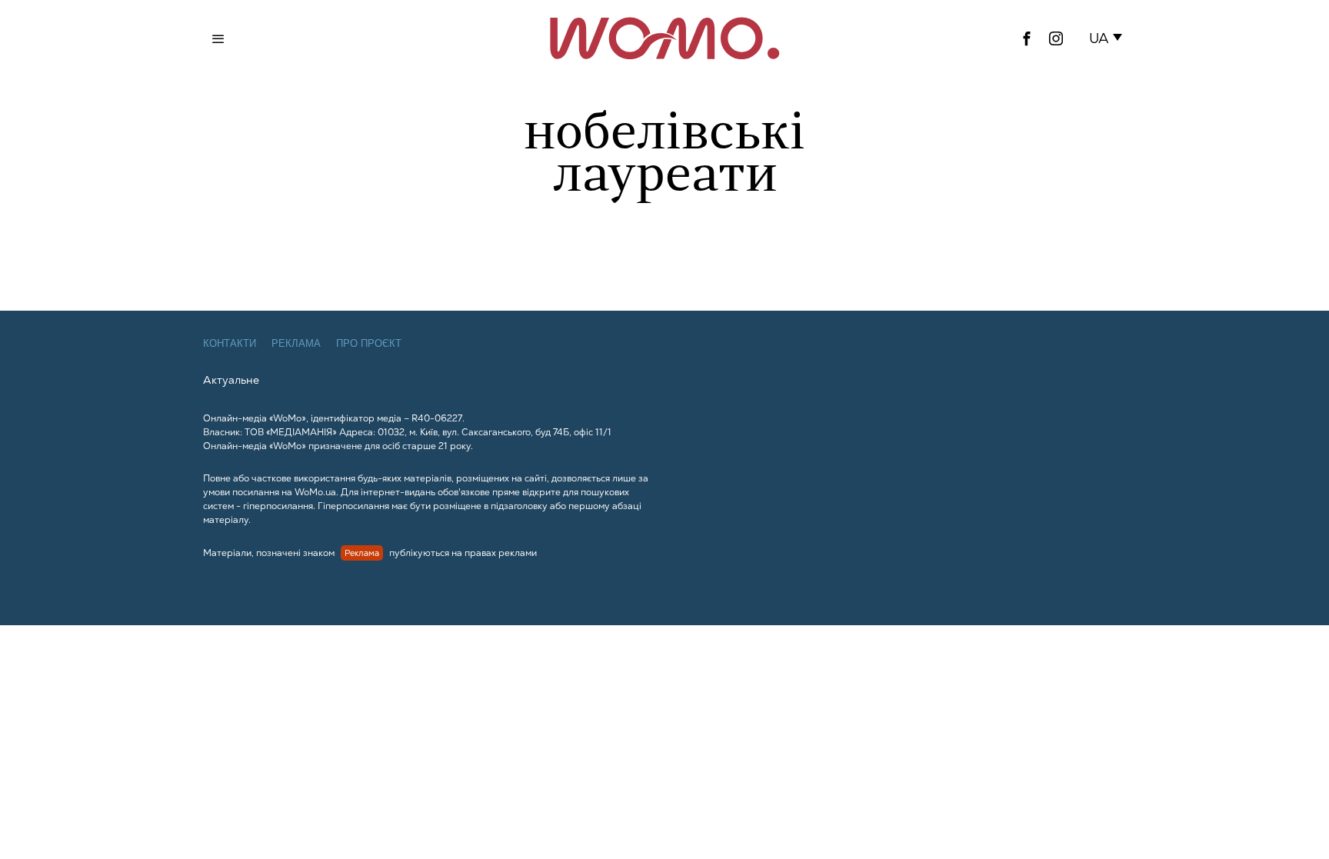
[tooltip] (1026, 38)
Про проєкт (368, 343)
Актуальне (231, 380)
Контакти (229, 343)
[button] (1108, 38)
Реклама (296, 343)
